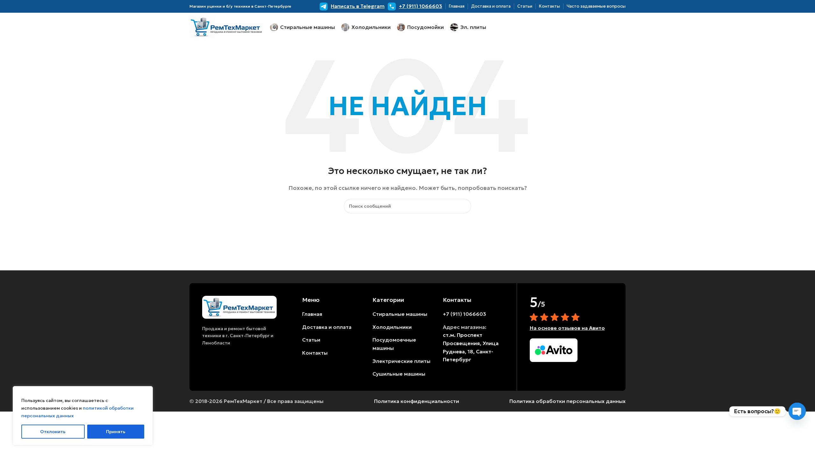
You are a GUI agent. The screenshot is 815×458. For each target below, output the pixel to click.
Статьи (311, 340)
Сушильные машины (398, 374)
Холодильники (392, 327)
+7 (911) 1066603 (464, 314)
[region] (83, 415)
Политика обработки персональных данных (567, 401)
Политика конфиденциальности (416, 401)
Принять (115, 431)
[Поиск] (464, 206)
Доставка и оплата (326, 327)
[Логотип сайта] (226, 26)
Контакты (315, 353)
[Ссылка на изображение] (239, 306)
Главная (312, 314)
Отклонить (53, 431)
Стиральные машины (399, 314)
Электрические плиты (401, 361)
